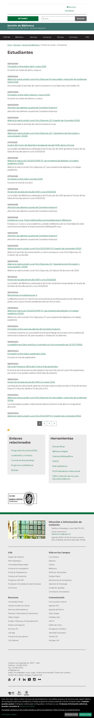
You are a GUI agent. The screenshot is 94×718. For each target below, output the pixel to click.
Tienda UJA (53, 637)
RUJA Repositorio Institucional (66, 471)
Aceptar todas (85, 714)
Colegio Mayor (54, 576)
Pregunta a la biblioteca (22, 465)
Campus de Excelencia (17, 576)
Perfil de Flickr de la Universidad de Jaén (39, 679)
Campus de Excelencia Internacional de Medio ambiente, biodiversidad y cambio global (26, 693)
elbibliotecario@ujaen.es (38, 28)
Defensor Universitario (57, 572)
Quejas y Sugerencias (33, 675)
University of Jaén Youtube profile (9, 679)
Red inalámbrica (59, 466)
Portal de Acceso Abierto (18, 637)
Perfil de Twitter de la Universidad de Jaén (29, 679)
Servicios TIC (13, 629)
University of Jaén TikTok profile (14, 679)
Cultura (51, 565)
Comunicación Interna (57, 602)
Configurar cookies (9, 714)
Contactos (47, 37)
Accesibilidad (19, 673)
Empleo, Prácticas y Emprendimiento (23, 621)
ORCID (55, 461)
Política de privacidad (44, 673)
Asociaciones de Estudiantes (60, 580)
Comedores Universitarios (59, 592)
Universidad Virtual (15, 602)
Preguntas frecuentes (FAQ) (24, 450)
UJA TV (51, 621)
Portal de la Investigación (18, 568)
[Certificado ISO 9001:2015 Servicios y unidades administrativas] (22, 498)
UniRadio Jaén (54, 617)
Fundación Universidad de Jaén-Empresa (24, 584)
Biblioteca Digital (21, 37)
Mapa (10, 673)
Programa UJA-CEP (16, 580)
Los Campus (54, 557)
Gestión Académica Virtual (18, 606)
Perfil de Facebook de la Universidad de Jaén (19, 679)
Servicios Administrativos (18, 610)
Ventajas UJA (54, 640)
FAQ (87, 37)
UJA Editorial (13, 640)
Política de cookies (62, 673)
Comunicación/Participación (75, 37)
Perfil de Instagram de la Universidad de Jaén (34, 679)
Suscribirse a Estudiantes (8, 430)
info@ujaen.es (13, 670)
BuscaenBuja (58, 446)
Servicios (33, 37)
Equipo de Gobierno (16, 557)
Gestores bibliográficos (62, 456)
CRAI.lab (6, 37)
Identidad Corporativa (57, 633)
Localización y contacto (21, 455)
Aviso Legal (30, 673)
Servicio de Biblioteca (20, 25)
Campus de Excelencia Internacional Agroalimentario (19, 693)
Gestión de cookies (15, 675)
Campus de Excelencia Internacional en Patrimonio (11, 693)
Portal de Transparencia (17, 572)
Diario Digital (54, 613)
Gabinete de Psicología (58, 584)
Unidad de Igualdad (56, 588)
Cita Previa (12, 588)
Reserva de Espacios (16, 625)
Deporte (52, 561)
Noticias (60, 37)
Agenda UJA (54, 606)
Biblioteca (53, 568)
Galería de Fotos (55, 625)
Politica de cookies (26, 706)
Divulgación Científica (57, 629)
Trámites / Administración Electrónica (23, 613)
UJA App (11, 633)
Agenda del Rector (56, 610)
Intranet (23, 18)
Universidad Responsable (18, 565)
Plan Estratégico (14, 561)
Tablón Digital (13, 617)
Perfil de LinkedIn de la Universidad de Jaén (24, 679)
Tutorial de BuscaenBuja (22, 460)
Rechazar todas (71, 714)
